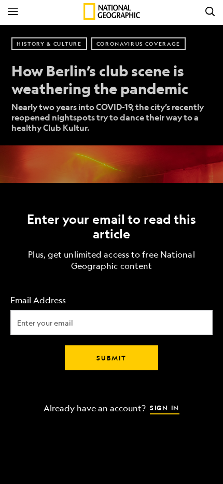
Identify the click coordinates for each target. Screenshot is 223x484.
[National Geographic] (111, 11)
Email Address (38, 300)
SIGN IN (164, 408)
